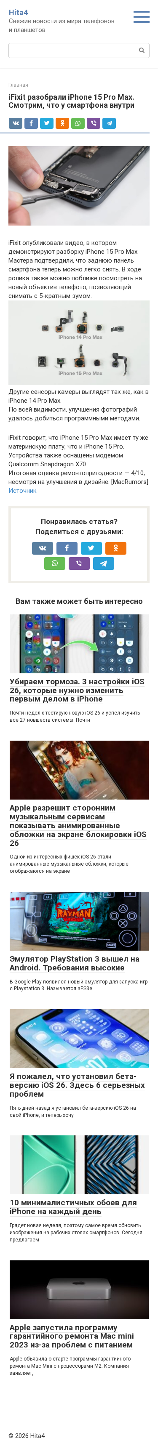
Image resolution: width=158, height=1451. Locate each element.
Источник (22, 490)
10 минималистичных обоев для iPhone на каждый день (73, 1207)
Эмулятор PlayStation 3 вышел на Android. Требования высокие (74, 963)
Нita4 (18, 12)
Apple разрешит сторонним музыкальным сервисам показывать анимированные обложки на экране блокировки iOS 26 (78, 825)
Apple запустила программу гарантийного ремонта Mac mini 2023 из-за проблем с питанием (72, 1336)
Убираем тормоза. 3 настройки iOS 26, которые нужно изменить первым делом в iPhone (77, 690)
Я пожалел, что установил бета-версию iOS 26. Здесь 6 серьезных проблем (77, 1085)
